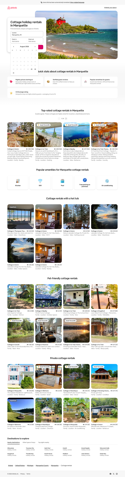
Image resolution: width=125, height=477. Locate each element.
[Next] (65, 118)
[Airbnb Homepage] (12, 8)
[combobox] (27, 35)
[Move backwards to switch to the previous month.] (13, 46)
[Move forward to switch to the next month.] (35, 46)
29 (31, 69)
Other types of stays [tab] (29, 442)
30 (35, 69)
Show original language (77, 2)
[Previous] (59, 118)
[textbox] (18, 41)
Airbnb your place (110, 8)
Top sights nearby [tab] (43, 442)
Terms (28, 474)
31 (13, 73)
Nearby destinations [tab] (13, 442)
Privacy (22, 474)
